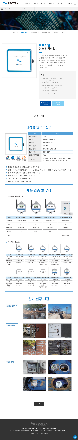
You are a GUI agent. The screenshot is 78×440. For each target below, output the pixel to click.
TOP (75, 437)
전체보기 (15, 32)
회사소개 (27, 3)
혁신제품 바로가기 (58, 103)
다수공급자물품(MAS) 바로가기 (46, 103)
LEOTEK (39, 424)
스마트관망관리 (46, 32)
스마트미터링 (24, 32)
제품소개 (51, 3)
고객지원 (59, 3)
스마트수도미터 (35, 32)
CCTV (63, 32)
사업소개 (35, 3)
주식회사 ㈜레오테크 (10, 3)
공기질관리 (55, 32)
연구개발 (43, 3)
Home (2, 9)
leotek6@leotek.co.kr (62, 430)
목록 (39, 404)
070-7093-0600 (38, 430)
